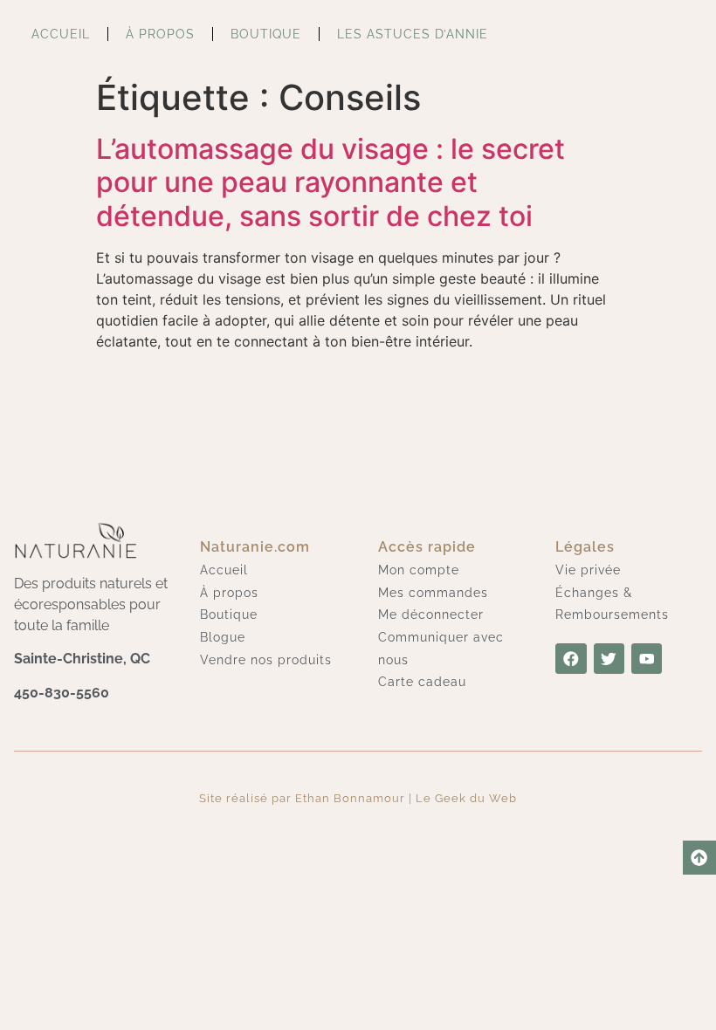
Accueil (60, 33)
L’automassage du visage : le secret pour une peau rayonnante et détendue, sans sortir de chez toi (330, 182)
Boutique (266, 33)
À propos (160, 33)
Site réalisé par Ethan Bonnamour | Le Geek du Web (358, 798)
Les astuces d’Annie (412, 33)
